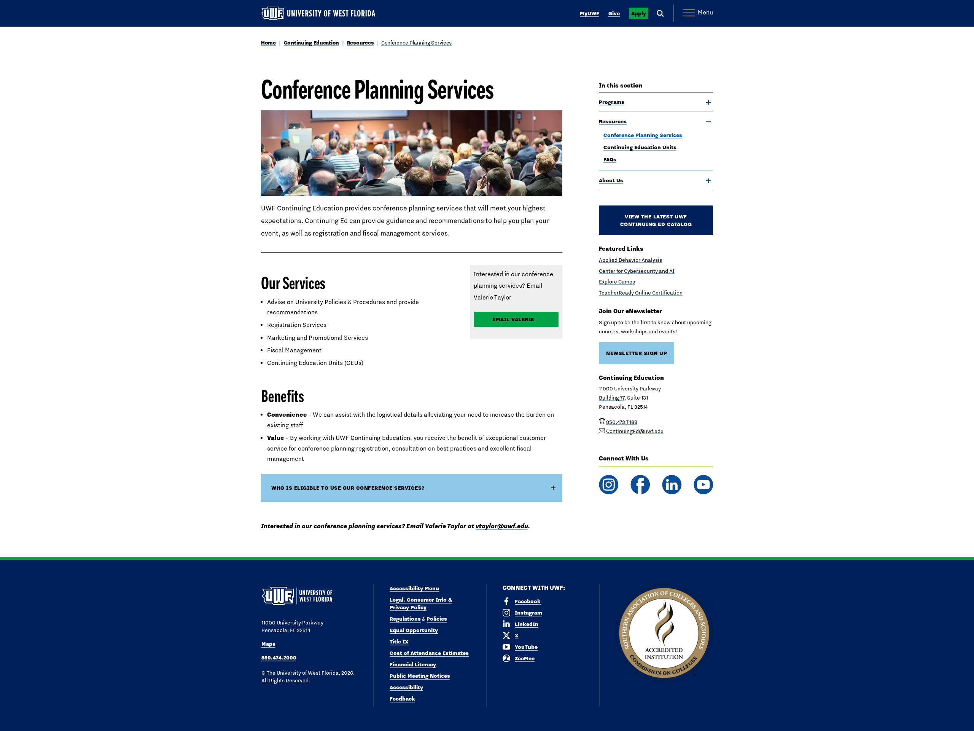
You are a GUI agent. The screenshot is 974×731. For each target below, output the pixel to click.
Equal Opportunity (414, 630)
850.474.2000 (278, 657)
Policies (437, 618)
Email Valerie (513, 319)
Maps (268, 643)
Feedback (402, 698)
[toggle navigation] (708, 102)
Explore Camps (617, 282)
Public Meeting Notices (420, 675)
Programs (611, 102)
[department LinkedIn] (671, 484)
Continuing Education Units (639, 147)
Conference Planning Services (416, 43)
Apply (638, 13)
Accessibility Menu (414, 588)
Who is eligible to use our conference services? (348, 487)
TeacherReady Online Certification (641, 293)
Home (268, 42)
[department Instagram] (608, 484)
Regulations (405, 618)
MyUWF (589, 13)
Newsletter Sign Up (636, 353)
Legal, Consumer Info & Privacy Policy (421, 603)
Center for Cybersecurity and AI (637, 271)
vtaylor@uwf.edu (502, 526)
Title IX (399, 641)
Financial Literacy (413, 664)
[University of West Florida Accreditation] (664, 633)
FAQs (609, 159)
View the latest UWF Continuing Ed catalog (656, 220)
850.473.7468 (621, 422)
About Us (611, 180)
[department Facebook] (640, 484)
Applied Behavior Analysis (630, 260)
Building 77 (611, 398)
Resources (360, 42)
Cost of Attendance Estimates (429, 653)
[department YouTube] (703, 484)
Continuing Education (311, 42)
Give (614, 13)
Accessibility (406, 687)
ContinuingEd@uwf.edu (635, 431)
